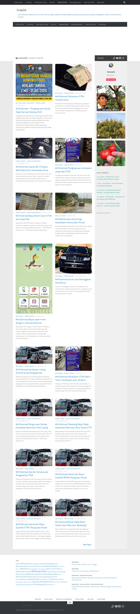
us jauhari (101, 177)
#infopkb (28, 572)
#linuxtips (62, 572)
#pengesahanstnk (51, 577)
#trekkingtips (39, 584)
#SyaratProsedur (27, 582)
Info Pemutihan (21, 103)
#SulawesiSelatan (19, 582)
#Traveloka (55, 582)
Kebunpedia (100, 2)
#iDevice (59, 569)
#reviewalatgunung (22, 579)
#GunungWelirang (42, 569)
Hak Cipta (90, 599)
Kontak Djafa (101, 599)
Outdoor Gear (18, 2)
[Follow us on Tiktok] (114, 58)
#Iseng (57, 571)
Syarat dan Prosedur (33, 161)
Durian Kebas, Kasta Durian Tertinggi (84, 564)
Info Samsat (31, 103)
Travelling (28, 2)
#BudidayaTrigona (22, 566)
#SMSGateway (54, 579)
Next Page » (87, 545)
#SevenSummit (44, 579)
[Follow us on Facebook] (120, 58)
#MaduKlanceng (32, 574)
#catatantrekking (49, 566)
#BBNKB (18, 564)
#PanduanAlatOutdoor (24, 577)
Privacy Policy (79, 599)
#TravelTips (19, 584)
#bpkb (42, 564)
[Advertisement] (70, 41)
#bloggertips (36, 564)
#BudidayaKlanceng (51, 564)
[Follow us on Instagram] (123, 58)
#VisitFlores (49, 584)
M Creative (61, 610)
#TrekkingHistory (28, 584)
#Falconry (18, 569)
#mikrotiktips (43, 574)
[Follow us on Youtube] (117, 58)
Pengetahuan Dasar (86, 575)
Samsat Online (62, 2)
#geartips (24, 568)
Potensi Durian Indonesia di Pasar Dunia (85, 571)
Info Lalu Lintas (60, 216)
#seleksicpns (34, 579)
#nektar (59, 574)
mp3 (54, 584)
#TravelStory (62, 582)
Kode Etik (38, 599)
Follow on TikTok (111, 79)
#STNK (61, 579)
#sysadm (35, 582)
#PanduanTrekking (39, 577)
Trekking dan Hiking (40, 2)
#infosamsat (38, 571)
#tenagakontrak (46, 582)
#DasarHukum (60, 566)
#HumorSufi (52, 569)
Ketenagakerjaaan (75, 2)
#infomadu (20, 571)
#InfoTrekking (50, 572)
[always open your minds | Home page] (21, 10)
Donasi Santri (48, 599)
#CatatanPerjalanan (35, 566)
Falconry (52, 2)
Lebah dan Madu (89, 2)
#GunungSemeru (33, 569)
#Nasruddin (53, 574)
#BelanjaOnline (26, 564)
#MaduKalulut (20, 574)
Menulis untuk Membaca (64, 599)
